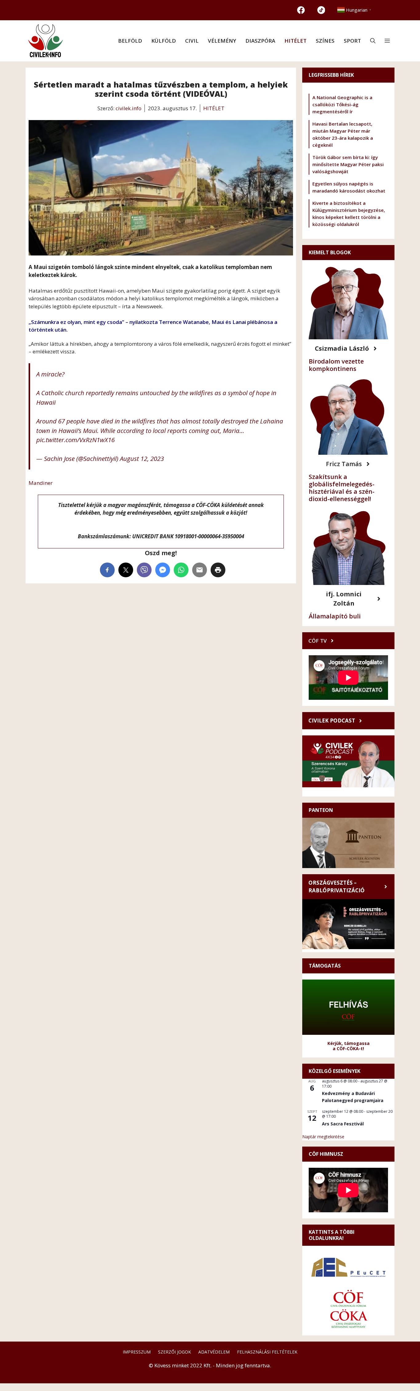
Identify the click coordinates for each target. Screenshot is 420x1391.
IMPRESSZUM (137, 1352)
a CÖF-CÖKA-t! (348, 1048)
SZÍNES (325, 40)
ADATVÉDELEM (214, 1352)
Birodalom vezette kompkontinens (336, 365)
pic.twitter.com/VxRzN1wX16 (75, 439)
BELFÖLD (130, 40)
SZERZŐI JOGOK (174, 1352)
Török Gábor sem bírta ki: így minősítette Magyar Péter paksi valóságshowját (348, 164)
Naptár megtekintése (323, 1137)
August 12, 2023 (142, 458)
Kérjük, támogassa (348, 1043)
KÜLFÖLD (163, 40)
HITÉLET (295, 40)
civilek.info (128, 108)
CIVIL (192, 40)
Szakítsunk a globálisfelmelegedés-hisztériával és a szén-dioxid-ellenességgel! (341, 488)
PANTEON (321, 810)
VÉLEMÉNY (222, 40)
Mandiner (41, 482)
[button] (373, 41)
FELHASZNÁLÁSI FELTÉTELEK (267, 1352)
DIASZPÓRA (260, 40)
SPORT (352, 40)
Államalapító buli (335, 616)
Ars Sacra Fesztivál (343, 1124)
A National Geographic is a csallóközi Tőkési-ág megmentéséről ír (342, 104)
